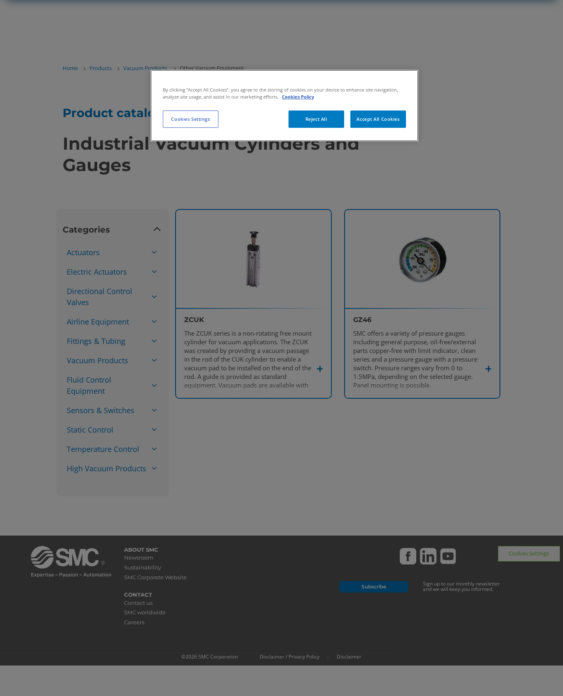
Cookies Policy (298, 97)
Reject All (316, 119)
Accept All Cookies (378, 119)
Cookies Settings (190, 119)
